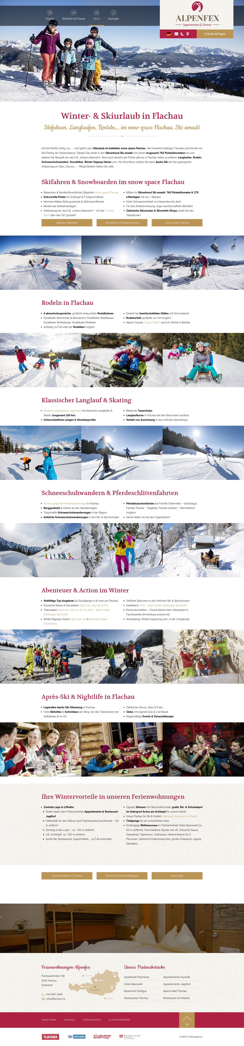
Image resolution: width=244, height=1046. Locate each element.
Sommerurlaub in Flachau (67, 875)
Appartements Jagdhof (176, 984)
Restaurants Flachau (136, 998)
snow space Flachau (107, 192)
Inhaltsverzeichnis (92, 1019)
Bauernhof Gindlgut (135, 991)
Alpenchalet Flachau (175, 991)
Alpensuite (177, 875)
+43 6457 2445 (54, 994)
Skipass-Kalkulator (67, 222)
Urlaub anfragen (215, 33)
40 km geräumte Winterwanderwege (65, 503)
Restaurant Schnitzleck (176, 998)
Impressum (69, 1019)
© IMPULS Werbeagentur (190, 1037)
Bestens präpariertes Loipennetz (63, 410)
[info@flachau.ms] (176, 33)
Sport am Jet (87, 605)
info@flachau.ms (55, 998)
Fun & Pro (102, 605)
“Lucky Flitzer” (152, 322)
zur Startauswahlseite (119, 1019)
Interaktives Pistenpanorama (122, 222)
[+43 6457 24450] (182, 33)
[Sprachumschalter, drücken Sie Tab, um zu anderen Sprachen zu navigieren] (169, 34)
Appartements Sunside (176, 977)
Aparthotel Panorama (136, 977)
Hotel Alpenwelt (133, 984)
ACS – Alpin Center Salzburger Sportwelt (163, 605)
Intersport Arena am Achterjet (180, 816)
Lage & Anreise (49, 1019)
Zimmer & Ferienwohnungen (122, 875)
